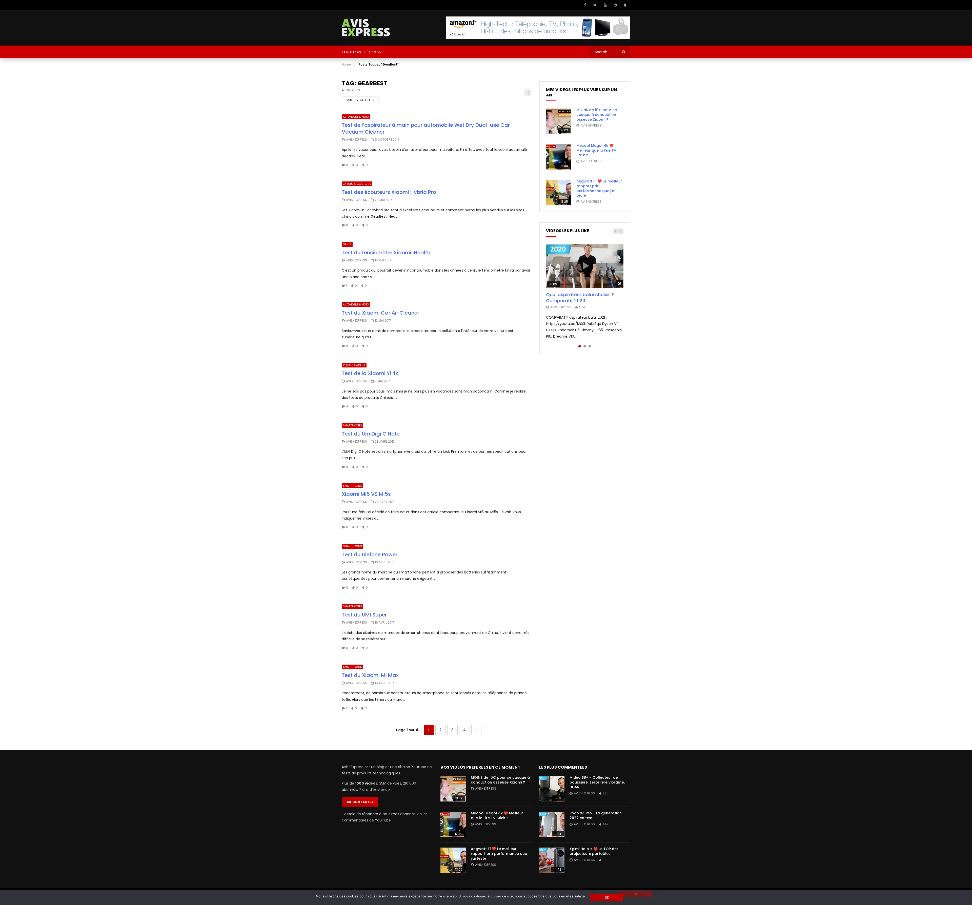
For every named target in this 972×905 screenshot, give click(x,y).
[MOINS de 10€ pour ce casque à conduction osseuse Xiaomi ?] (558, 121)
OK (606, 897)
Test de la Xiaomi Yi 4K (370, 373)
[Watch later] (615, 5)
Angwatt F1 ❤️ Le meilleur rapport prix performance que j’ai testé (599, 188)
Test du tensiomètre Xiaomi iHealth (386, 252)
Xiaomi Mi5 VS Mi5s (366, 494)
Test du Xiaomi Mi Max (370, 675)
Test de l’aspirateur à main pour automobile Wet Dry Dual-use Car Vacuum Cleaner (426, 128)
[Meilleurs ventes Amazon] (538, 27)
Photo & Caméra (354, 365)
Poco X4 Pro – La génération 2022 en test (596, 815)
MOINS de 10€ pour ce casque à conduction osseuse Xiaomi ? (596, 114)
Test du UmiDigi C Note (371, 433)
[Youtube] (605, 5)
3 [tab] (590, 346)
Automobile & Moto (356, 117)
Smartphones (352, 425)
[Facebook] (585, 5)
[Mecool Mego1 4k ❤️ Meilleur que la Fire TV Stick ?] (558, 157)
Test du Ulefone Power (369, 554)
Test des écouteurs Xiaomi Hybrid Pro (389, 192)
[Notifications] (625, 5)
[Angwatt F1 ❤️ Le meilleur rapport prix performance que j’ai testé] (558, 192)
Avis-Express (356, 139)
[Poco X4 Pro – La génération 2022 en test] (551, 824)
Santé (347, 244)
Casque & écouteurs (357, 184)
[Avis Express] (366, 28)
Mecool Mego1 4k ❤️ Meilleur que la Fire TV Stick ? (596, 150)
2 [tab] (584, 346)
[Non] (635, 894)
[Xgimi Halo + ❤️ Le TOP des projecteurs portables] (551, 860)
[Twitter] (595, 5)
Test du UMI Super (364, 614)
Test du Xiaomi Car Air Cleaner (380, 312)
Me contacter (360, 802)
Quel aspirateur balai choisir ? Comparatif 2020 (580, 297)
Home (346, 64)
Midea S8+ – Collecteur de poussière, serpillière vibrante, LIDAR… (597, 782)
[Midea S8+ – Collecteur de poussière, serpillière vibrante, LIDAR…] (551, 788)
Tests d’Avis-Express (361, 51)
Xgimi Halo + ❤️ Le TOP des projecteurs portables (594, 851)
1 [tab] (579, 346)
